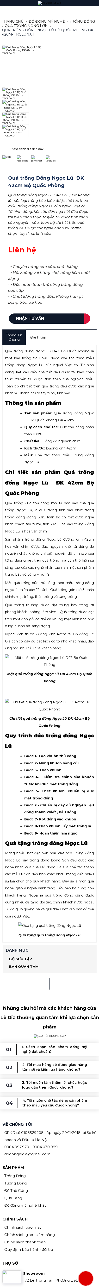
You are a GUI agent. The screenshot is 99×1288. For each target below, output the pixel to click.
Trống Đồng (82, 21)
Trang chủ (13, 21)
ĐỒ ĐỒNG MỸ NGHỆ (47, 21)
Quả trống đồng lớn (26, 26)
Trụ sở (10, 1263)
